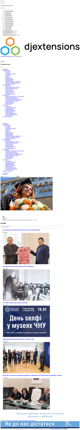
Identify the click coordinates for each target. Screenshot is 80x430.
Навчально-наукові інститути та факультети (15, 96)
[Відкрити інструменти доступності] (2, 2)
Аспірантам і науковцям (11, 73)
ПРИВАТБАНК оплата (10, 111)
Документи (8, 77)
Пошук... (2, 176)
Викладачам (8, 74)
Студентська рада (9, 92)
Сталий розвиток (9, 90)
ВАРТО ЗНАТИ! (9, 80)
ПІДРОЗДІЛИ (6, 95)
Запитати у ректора (7, 116)
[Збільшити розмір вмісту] (16, 31)
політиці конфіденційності (56, 428)
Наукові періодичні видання (12, 88)
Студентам (8, 72)
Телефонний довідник (10, 83)
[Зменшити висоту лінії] (12, 34)
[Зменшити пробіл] (17, 35)
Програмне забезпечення (11, 113)
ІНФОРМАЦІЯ (6, 70)
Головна (4, 217)
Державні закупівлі (10, 108)
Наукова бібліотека (10, 103)
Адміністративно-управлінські (12, 98)
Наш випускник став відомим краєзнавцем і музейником (18, 266)
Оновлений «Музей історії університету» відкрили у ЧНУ (18, 339)
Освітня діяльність (9, 89)
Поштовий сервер (9, 112)
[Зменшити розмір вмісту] (14, 31)
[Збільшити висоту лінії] (14, 34)
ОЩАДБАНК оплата (10, 109)
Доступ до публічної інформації (12, 82)
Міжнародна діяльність (10, 91)
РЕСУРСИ (5, 105)
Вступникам (8, 71)
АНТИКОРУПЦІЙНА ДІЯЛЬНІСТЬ (13, 81)
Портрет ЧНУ (8, 86)
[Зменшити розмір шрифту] (14, 32)
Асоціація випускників (10, 94)
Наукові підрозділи (10, 101)
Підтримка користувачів (11, 107)
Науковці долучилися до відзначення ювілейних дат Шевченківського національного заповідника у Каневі (32, 375)
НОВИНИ (5, 69)
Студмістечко (8, 104)
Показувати (4, 226)
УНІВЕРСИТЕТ (6, 85)
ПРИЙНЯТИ (65, 428)
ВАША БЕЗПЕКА (9, 79)
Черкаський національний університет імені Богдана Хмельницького (21, 420)
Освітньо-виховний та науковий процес (14, 99)
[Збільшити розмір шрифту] (16, 32)
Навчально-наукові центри (11, 97)
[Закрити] (4, 8)
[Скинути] (1, 8)
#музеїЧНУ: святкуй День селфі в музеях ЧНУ (15, 302)
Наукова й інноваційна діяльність (13, 87)
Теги (4, 218)
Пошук (18, 176)
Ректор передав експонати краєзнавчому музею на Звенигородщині (21, 230)
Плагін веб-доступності (5, 56)
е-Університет (8, 106)
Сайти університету (10, 115)
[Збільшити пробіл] (19, 35)
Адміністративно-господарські (12, 100)
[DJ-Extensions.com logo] (40, 55)
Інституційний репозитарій (11, 114)
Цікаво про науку (9, 78)
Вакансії (7, 76)
